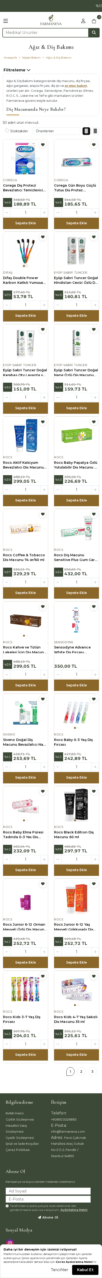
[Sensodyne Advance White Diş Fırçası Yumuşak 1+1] (76, 620)
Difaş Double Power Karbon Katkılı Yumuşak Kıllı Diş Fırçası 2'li (24, 280)
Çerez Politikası (18, 1150)
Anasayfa (10, 57)
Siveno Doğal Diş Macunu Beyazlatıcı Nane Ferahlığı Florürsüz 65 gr (25, 742)
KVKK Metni (15, 1113)
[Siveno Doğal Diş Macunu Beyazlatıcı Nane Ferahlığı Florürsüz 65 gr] (25, 712)
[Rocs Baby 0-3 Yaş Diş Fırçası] (76, 712)
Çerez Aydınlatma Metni (74, 1262)
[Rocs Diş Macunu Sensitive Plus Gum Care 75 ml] (76, 528)
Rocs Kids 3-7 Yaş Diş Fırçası (21, 1019)
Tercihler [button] (60, 1270)
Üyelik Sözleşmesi (20, 1138)
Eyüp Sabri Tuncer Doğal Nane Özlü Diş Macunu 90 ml (76, 372)
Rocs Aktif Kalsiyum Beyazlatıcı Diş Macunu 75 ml (23, 465)
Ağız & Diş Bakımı (58, 57)
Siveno (9, 734)
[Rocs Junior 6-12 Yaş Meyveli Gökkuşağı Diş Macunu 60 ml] (76, 897)
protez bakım (76, 85)
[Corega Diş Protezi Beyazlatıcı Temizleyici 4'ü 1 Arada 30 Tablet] (25, 158)
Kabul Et (85, 1270)
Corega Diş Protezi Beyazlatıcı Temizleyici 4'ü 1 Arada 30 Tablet (23, 188)
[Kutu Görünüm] (86, 131)
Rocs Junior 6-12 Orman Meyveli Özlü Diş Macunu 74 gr (24, 927)
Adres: (57, 1137)
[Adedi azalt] (6, 212)
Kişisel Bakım (31, 57)
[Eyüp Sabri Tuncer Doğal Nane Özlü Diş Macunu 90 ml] (76, 343)
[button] (5, 21)
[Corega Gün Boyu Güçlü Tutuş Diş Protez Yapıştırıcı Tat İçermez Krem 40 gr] (76, 158)
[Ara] (94, 32)
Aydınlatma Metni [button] (74, 1210)
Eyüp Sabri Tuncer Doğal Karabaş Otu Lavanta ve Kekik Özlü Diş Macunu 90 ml (25, 372)
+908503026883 (64, 1119)
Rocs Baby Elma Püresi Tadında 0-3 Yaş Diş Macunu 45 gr (23, 835)
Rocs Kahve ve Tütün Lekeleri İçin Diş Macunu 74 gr (24, 650)
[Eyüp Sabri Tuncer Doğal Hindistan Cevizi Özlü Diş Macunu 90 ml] (76, 250)
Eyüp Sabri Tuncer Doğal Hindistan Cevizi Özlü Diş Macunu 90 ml (76, 280)
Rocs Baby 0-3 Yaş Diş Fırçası (73, 742)
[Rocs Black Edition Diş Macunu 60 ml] (76, 805)
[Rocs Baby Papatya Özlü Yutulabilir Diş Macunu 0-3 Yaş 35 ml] (76, 435)
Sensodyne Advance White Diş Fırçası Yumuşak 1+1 (72, 650)
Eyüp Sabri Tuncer (70, 272)
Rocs (7, 457)
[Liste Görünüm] (95, 131)
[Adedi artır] (44, 212)
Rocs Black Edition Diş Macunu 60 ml (74, 834)
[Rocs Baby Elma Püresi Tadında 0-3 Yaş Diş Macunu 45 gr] (25, 805)
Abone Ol (49, 1217)
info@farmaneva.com (68, 1131)
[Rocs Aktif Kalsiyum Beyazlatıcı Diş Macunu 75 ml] (25, 435)
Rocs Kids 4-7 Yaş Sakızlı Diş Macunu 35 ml (76, 1019)
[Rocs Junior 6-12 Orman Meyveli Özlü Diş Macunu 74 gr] (25, 897)
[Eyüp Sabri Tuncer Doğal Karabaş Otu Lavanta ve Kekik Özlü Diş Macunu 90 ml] (25, 343)
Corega (10, 180)
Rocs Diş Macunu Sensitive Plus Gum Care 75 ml (75, 557)
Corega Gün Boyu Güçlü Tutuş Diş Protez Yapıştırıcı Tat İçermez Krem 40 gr (75, 188)
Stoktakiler (19, 131)
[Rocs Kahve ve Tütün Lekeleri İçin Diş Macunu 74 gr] (25, 620)
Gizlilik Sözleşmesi (20, 1119)
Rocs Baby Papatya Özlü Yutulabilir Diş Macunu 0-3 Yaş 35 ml (76, 465)
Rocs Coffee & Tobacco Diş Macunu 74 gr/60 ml (24, 557)
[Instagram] (10, 1242)
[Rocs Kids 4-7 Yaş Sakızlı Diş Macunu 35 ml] (76, 990)
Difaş (8, 272)
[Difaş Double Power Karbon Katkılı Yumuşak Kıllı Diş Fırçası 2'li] (25, 250)
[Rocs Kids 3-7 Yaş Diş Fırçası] (25, 990)
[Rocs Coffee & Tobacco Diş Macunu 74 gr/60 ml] (25, 528)
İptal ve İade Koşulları (22, 1143)
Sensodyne (63, 642)
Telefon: (59, 1113)
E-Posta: (59, 1125)
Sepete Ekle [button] (25, 223)
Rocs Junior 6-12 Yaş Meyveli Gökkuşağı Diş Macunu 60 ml (73, 927)
